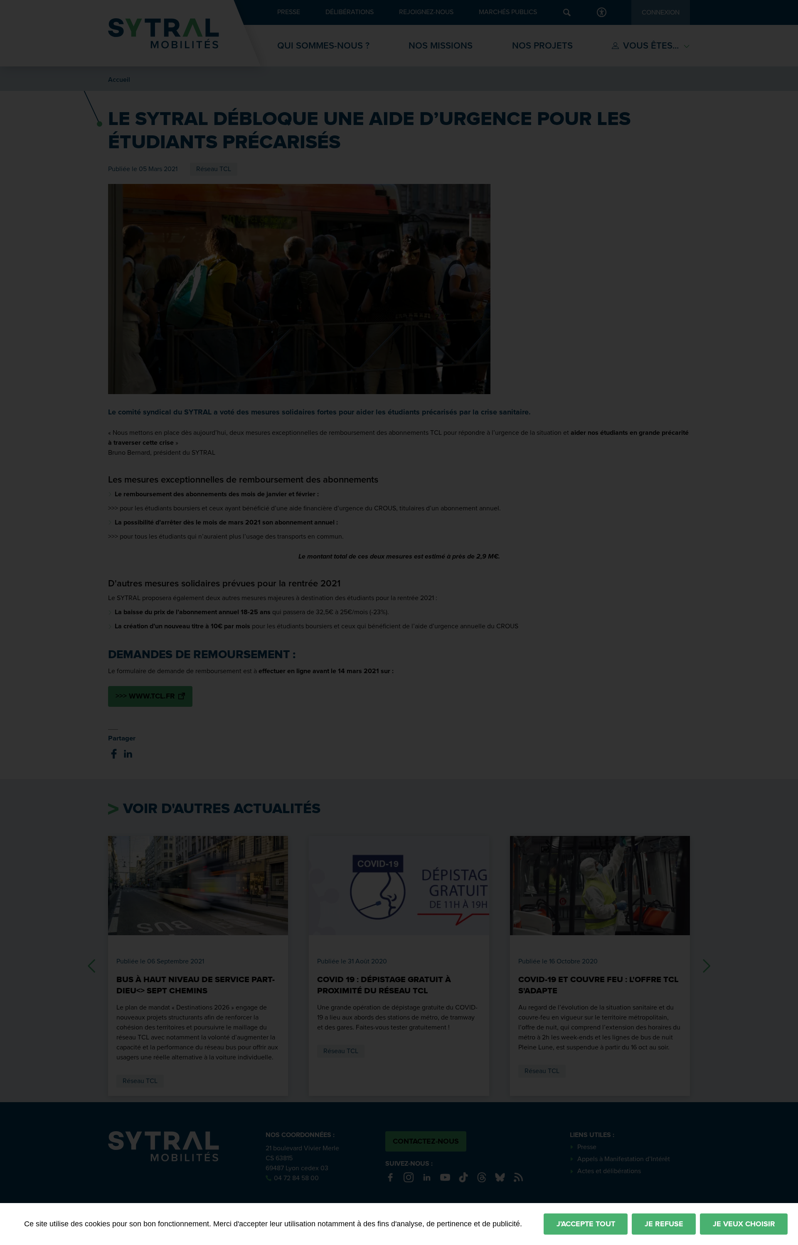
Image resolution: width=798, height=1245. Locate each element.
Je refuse (664, 1224)
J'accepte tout (586, 1224)
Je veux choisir (744, 1224)
